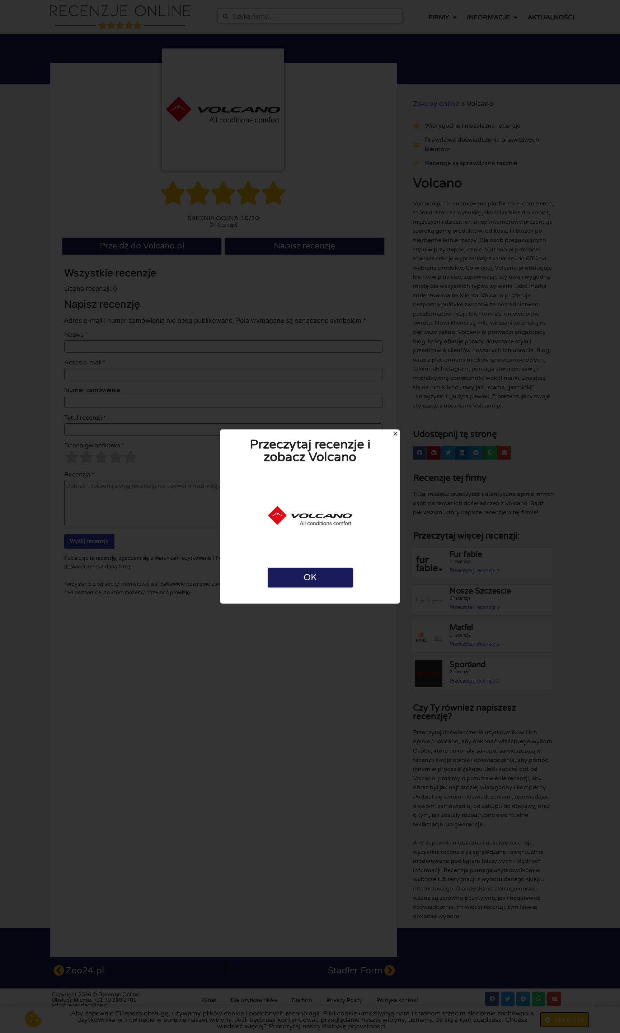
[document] (310, 516)
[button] (395, 433)
